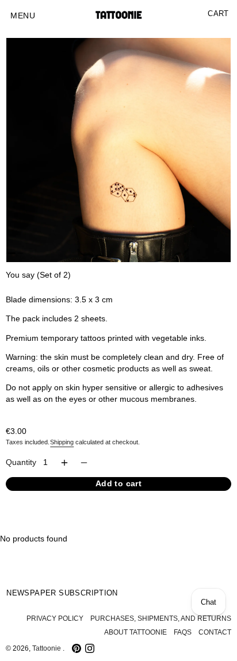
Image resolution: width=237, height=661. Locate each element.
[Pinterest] (76, 648)
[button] (22, 16)
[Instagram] (89, 648)
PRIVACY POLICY (54, 618)
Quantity (21, 462)
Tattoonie (47, 648)
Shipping (62, 442)
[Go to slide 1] (11, 253)
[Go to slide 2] (20, 253)
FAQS (183, 632)
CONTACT (214, 632)
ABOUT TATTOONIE (135, 632)
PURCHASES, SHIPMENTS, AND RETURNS (160, 618)
